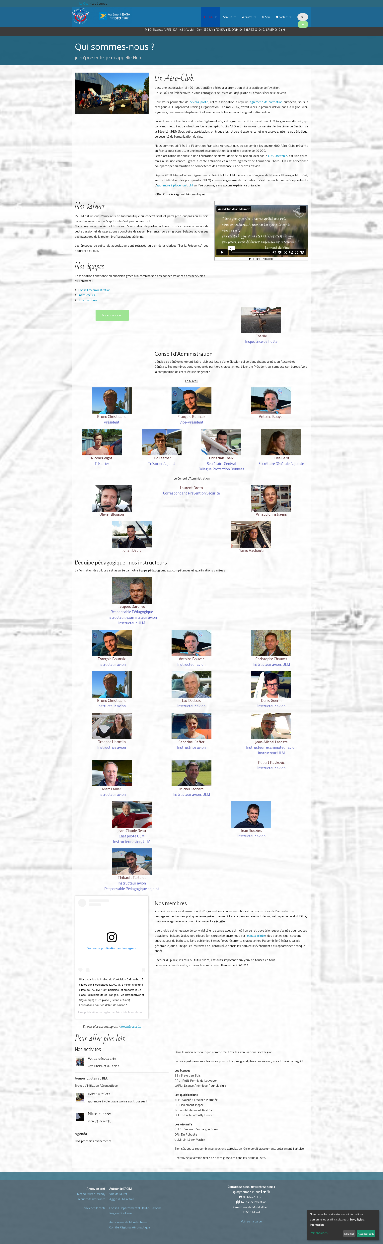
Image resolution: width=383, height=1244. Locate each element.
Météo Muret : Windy (91, 1193)
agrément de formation (266, 101)
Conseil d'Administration (94, 290)
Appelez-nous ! (112, 315)
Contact (282, 17)
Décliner (349, 1233)
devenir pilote (199, 101)
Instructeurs (86, 295)
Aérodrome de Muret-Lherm (128, 1222)
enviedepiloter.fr (94, 1208)
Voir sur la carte (251, 1221)
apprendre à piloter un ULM (175, 185)
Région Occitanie (120, 1213)
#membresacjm (130, 1026)
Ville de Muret (118, 1193)
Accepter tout (366, 1233)
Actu (267, 17)
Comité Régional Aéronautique (129, 1227)
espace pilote (256, 935)
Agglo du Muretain (121, 1199)
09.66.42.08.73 (253, 1197)
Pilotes (248, 17)
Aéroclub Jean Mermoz (130, 1012)
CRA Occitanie (277, 155)
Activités (227, 17)
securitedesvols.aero (91, 1199)
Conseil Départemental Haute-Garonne (135, 1208)
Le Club (208, 17)
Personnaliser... (319, 1233)
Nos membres (87, 300)
